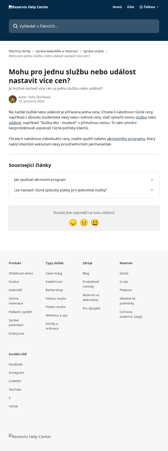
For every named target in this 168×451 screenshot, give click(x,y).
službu (141, 117)
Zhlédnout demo (21, 273)
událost (15, 122)
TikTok (13, 406)
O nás (124, 282)
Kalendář (15, 290)
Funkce (14, 282)
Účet (130, 7)
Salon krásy (54, 273)
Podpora (126, 290)
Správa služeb (93, 51)
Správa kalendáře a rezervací (57, 51)
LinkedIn (15, 381)
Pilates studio (55, 307)
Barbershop (54, 290)
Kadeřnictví (54, 282)
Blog (86, 273)
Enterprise (16, 333)
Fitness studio (56, 298)
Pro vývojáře (91, 308)
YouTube (15, 389)
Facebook (15, 364)
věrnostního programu (126, 138)
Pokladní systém (20, 312)
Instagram (16, 373)
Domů (117, 7)
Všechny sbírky (19, 51)
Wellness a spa (57, 315)
